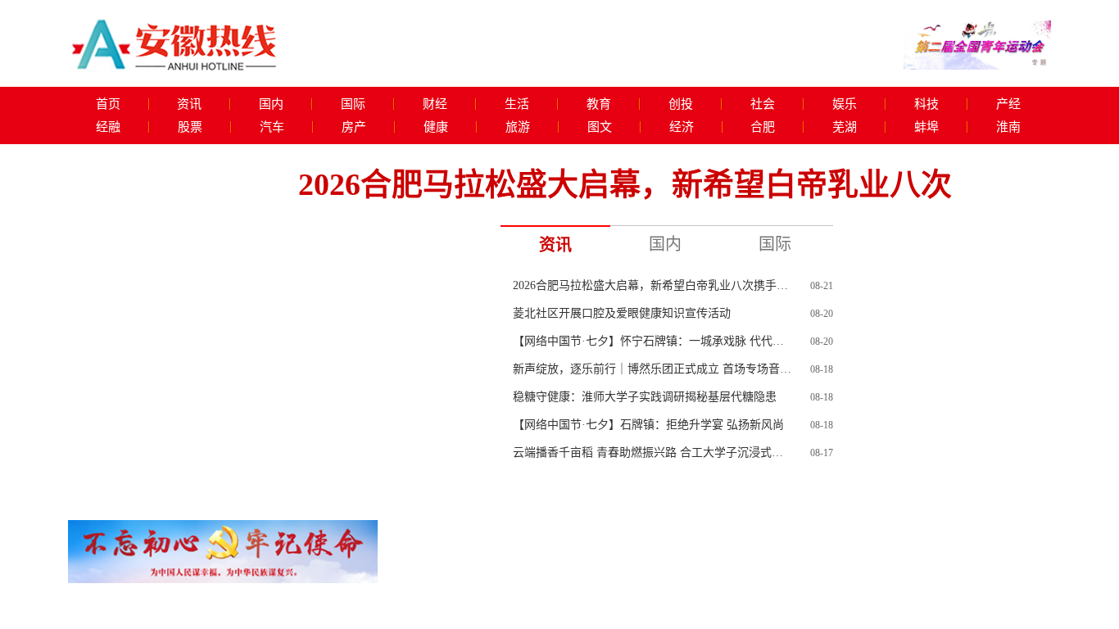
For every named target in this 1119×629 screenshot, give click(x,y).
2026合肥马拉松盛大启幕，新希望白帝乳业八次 (625, 184)
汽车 (272, 127)
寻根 (589, 491)
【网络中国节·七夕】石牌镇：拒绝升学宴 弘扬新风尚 (648, 425)
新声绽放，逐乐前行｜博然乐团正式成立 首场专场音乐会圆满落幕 (652, 369)
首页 (108, 104)
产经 (1008, 104)
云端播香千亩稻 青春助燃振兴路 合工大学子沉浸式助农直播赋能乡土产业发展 (652, 452)
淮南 (1008, 127)
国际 (353, 104)
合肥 (762, 127)
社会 (762, 104)
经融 (108, 127)
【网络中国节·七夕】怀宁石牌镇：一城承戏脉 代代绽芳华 (652, 341)
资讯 (189, 104)
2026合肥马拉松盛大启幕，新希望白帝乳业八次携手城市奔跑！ (652, 285)
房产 (354, 127)
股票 (190, 127)
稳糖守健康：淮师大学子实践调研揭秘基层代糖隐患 (645, 397)
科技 (926, 104)
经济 (681, 127)
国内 (271, 104)
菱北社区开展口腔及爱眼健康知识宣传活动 (622, 313)
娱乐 (844, 104)
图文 (599, 127)
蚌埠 (926, 127)
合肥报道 (774, 617)
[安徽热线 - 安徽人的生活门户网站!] (174, 41)
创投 (680, 104)
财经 (435, 104)
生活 (517, 104)
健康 (436, 127)
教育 (599, 104)
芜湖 (844, 127)
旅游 (517, 127)
